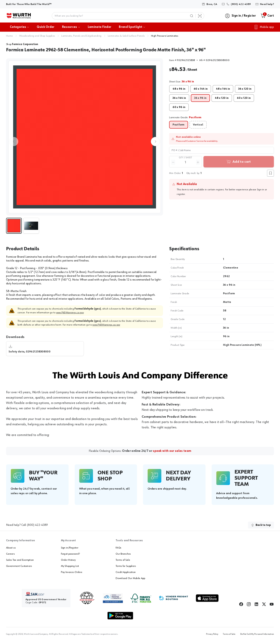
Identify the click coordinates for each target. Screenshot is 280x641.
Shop (22, 44)
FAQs (118, 547)
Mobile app (267, 27)
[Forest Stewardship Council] (140, 598)
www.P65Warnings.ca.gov (70, 312)
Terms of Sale (123, 560)
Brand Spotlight (130, 27)
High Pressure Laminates (164, 36)
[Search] (191, 15)
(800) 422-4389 (37, 525)
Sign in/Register (69, 547)
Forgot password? (70, 554)
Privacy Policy (212, 634)
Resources (69, 27)
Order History (68, 560)
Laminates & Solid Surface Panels (126, 36)
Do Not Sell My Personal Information (257, 634)
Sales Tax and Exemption (20, 560)
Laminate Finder (99, 27)
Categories (18, 27)
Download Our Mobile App (130, 578)
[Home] (18, 15)
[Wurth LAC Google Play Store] (120, 615)
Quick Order (45, 27)
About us (11, 547)
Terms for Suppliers (126, 566)
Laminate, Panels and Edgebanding (81, 36)
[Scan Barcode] (199, 15)
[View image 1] (84, 136)
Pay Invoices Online (71, 572)
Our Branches (123, 554)
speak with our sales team (172, 451)
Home (9, 36)
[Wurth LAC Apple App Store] (207, 598)
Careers (10, 554)
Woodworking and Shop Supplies (37, 36)
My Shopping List (70, 566)
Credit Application (126, 572)
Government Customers (19, 566)
